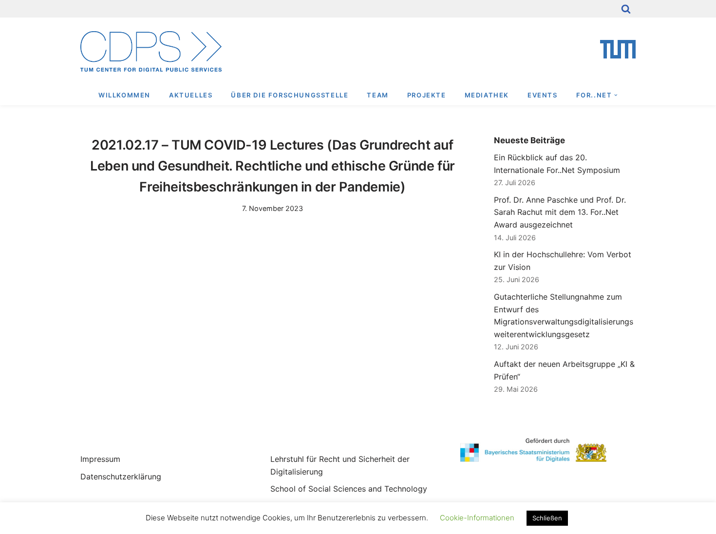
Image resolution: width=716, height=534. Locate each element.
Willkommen (124, 95)
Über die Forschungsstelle (289, 95)
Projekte (426, 95)
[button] (616, 95)
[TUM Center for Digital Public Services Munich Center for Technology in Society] (151, 51)
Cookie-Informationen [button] (477, 517)
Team (377, 95)
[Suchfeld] (626, 9)
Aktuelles (190, 95)
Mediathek (487, 95)
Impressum (100, 459)
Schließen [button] (547, 518)
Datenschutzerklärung (120, 476)
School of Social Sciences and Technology (348, 489)
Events (543, 95)
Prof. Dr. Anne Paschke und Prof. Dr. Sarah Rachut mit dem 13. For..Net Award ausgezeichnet (560, 212)
